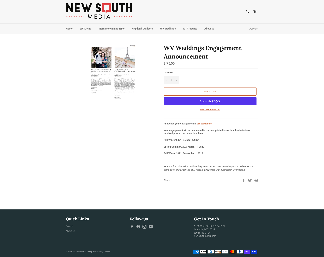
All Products (190, 28)
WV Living (85, 28)
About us (209, 28)
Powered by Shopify (101, 252)
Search (69, 226)
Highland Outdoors (142, 28)
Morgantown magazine (112, 28)
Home (69, 28)
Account (253, 28)
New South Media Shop (82, 252)
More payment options (210, 109)
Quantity (168, 72)
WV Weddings (168, 28)
